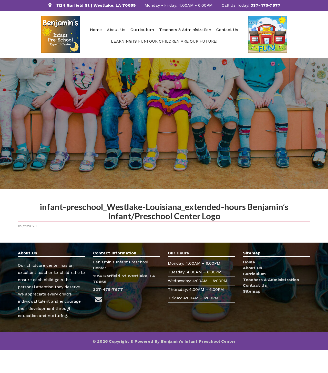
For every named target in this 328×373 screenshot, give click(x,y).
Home (96, 29)
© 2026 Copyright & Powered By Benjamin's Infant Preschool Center (164, 341)
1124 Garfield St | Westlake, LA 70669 (96, 5)
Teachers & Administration (185, 29)
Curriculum (142, 29)
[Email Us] (98, 299)
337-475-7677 (266, 5)
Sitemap (251, 291)
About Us (116, 29)
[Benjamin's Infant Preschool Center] (60, 34)
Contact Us (227, 29)
